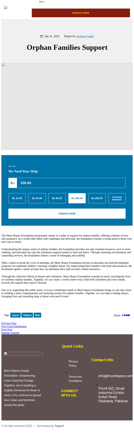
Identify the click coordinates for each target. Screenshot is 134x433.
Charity (15, 315)
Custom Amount (117, 198)
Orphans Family (85, 36)
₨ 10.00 (17, 198)
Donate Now (67, 213)
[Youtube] (65, 412)
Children (27, 315)
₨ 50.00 (57, 198)
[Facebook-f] (65, 403)
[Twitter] (75, 403)
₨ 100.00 (77, 198)
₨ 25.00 (37, 198)
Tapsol (59, 425)
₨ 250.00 (97, 198)
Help (37, 315)
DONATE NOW (80, 13)
